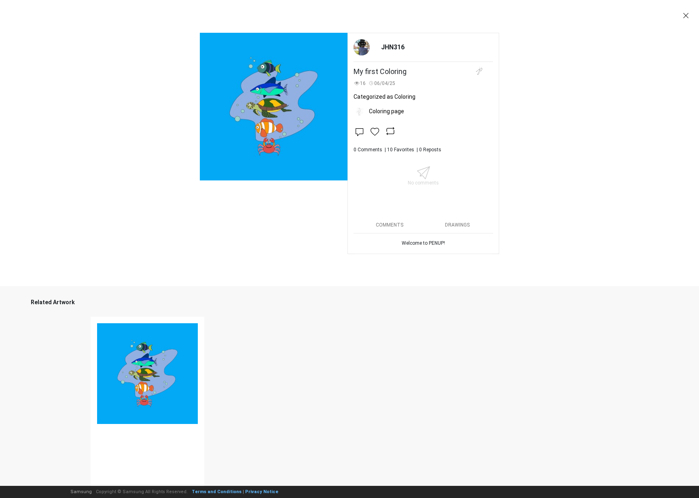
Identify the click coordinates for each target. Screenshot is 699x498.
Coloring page (386, 111)
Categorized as (384, 96)
